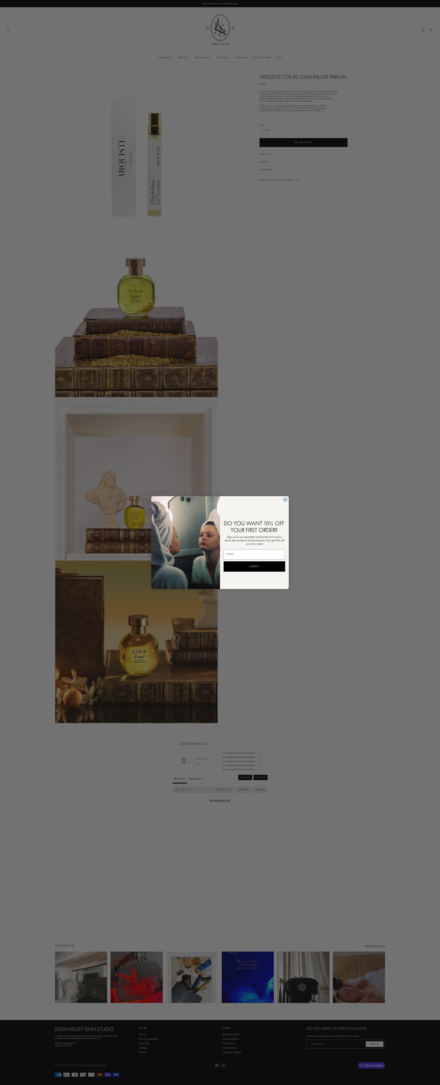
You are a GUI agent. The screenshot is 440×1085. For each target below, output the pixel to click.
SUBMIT (254, 566)
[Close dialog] (285, 499)
